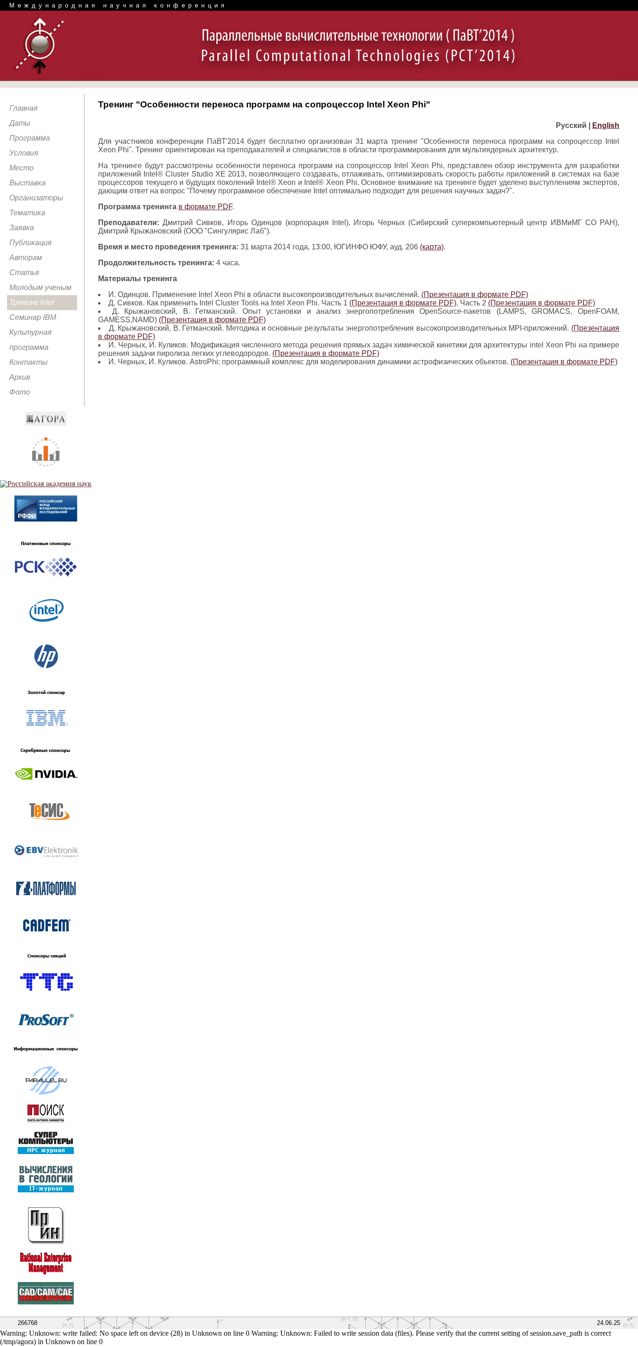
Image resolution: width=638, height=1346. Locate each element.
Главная (23, 108)
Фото (19, 392)
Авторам (25, 258)
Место (21, 168)
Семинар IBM (32, 317)
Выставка (27, 183)
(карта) (432, 247)
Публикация (30, 243)
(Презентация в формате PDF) (474, 294)
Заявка (21, 228)
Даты (19, 123)
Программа (29, 138)
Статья (24, 272)
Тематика (27, 213)
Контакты (28, 362)
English (605, 125)
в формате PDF (205, 207)
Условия (23, 153)
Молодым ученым (40, 287)
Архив (19, 377)
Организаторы (36, 198)
